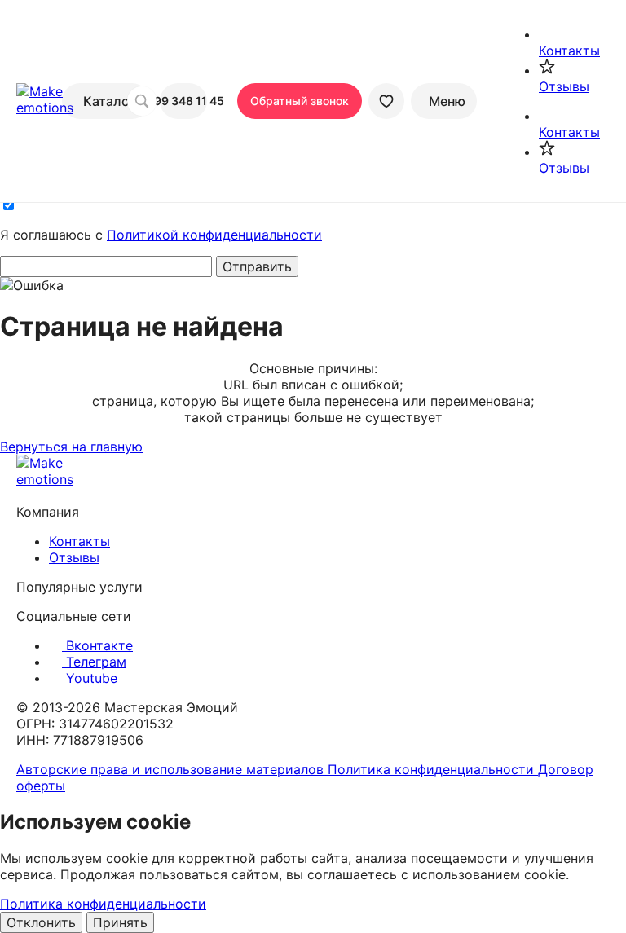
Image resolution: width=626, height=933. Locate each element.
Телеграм (94, 662)
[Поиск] (141, 101)
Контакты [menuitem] (569, 50)
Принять (120, 922)
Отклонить (41, 922)
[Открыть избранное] (386, 101)
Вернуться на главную (71, 446)
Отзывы (74, 557)
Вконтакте (97, 645)
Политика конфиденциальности (433, 769)
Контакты (79, 541)
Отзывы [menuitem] (564, 86)
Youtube (89, 678)
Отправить (257, 266)
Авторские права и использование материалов (172, 769)
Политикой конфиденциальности (214, 235)
